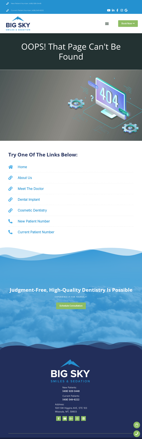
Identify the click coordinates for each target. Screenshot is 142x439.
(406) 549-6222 (70, 399)
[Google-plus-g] (71, 418)
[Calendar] (136, 425)
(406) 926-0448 (71, 391)
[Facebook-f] (58, 418)
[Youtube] (64, 418)
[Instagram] (77, 418)
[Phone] (136, 433)
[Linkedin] (83, 418)
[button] (107, 23)
